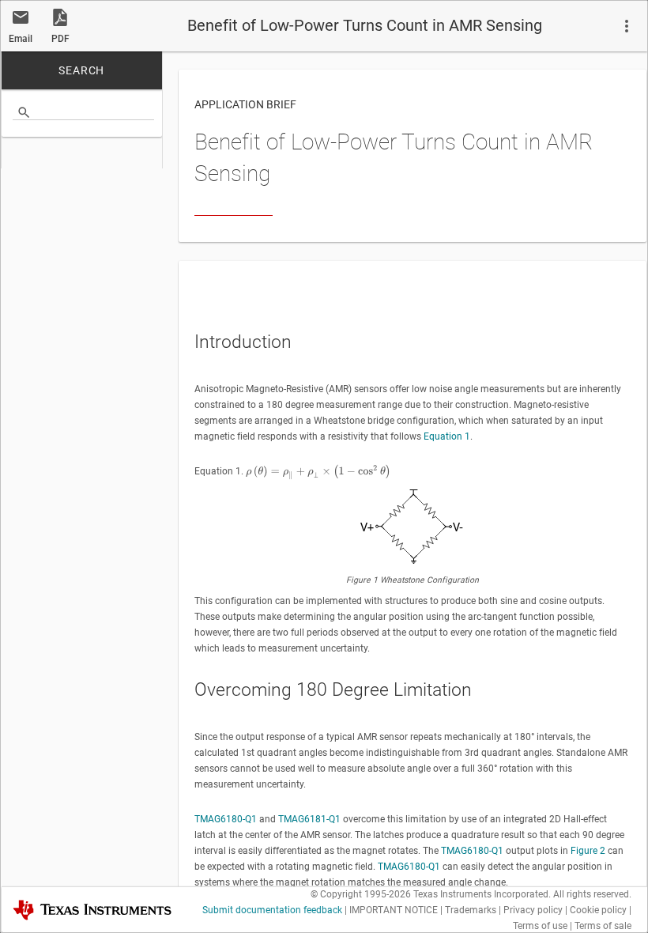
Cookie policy (598, 910)
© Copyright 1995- (361, 894)
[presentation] (318, 472)
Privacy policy (533, 910)
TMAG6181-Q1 (309, 819)
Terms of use (540, 925)
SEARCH (81, 70)
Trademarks (470, 910)
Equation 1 (447, 436)
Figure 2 (588, 850)
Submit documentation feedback (272, 910)
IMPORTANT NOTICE (393, 910)
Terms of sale (603, 925)
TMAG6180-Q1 (225, 819)
